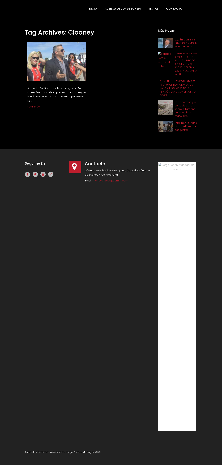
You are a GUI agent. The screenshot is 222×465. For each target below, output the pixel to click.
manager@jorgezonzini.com (110, 180)
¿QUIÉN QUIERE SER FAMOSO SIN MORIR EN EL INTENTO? (185, 43)
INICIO (92, 9)
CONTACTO (174, 9)
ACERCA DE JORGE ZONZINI (123, 9)
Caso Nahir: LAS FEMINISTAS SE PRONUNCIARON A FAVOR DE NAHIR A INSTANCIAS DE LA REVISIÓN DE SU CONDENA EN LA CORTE (178, 88)
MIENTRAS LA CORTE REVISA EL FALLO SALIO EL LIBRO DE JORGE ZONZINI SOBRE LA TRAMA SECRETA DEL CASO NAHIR (185, 64)
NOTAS (154, 9)
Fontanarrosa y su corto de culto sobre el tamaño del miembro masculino (185, 109)
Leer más (33, 106)
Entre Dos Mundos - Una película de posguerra (185, 126)
